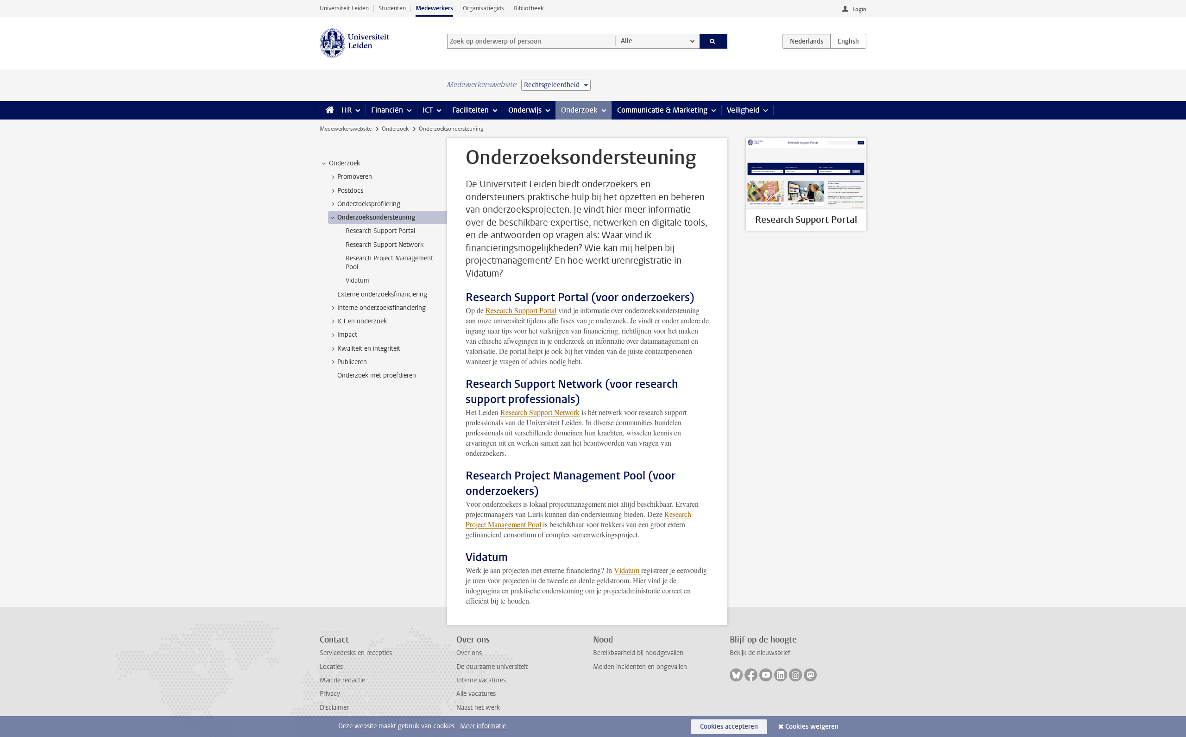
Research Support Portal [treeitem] (380, 231)
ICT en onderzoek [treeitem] (362, 321)
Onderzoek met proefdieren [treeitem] (376, 375)
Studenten (392, 8)
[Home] (328, 110)
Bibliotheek (529, 8)
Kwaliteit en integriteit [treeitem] (368, 348)
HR (346, 110)
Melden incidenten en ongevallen (640, 666)
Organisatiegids (483, 8)
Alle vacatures (476, 693)
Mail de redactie (342, 680)
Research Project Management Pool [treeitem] (389, 262)
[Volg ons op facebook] (750, 674)
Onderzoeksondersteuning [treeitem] (376, 217)
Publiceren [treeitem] (352, 362)
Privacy (330, 693)
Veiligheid (743, 110)
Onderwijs (525, 110)
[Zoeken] (714, 41)
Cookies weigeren (812, 726)
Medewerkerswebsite (346, 128)
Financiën (387, 110)
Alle (626, 41)
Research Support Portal (521, 310)
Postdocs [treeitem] (350, 190)
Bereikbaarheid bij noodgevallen (638, 653)
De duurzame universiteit (492, 666)
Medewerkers (434, 8)
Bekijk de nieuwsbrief (760, 653)
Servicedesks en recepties (356, 653)
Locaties (331, 666)
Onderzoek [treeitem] (344, 163)
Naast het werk (478, 707)
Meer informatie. (484, 726)
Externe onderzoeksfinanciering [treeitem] (382, 294)
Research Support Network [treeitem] (384, 244)
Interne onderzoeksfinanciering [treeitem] (381, 307)
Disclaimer (334, 707)
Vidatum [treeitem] (357, 280)
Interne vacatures (481, 680)
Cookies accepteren (729, 726)
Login (859, 9)
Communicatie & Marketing (662, 110)
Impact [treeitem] (347, 334)
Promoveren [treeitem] (354, 176)
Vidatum (627, 570)
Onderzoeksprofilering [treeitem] (368, 204)
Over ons (469, 653)
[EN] (848, 41)
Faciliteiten (470, 110)
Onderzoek (579, 110)
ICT (428, 110)
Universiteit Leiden (344, 8)
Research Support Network (540, 412)
